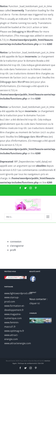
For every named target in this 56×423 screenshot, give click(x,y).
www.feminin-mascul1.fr (11, 324)
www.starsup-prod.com (11, 299)
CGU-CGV (41, 363)
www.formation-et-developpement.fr (14, 308)
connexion (15, 241)
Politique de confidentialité (27, 363)
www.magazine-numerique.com (13, 316)
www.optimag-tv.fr (14, 330)
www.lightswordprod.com (15, 293)
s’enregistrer (17, 245)
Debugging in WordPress (25, 31)
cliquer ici (34, 303)
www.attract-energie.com (11, 337)
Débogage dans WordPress (15, 81)
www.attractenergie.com (15, 343)
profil (13, 250)
